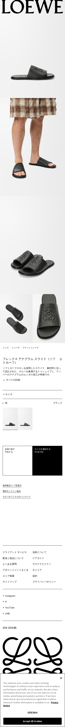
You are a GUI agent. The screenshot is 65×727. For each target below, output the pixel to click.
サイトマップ (10, 582)
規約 (34, 576)
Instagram (10, 596)
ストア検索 (8, 576)
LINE (7, 614)
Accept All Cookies (32, 721)
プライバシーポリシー (44, 582)
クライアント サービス (15, 552)
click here (32, 712)
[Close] (61, 678)
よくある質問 (10, 564)
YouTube (9, 608)
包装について (39, 552)
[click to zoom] (32, 49)
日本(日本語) (9, 627)
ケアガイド (38, 558)
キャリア (37, 570)
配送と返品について (13, 558)
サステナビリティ (41, 564)
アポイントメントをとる (15, 570)
